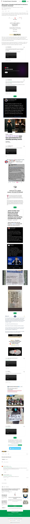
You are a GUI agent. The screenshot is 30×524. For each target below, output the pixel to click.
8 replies (5, 479)
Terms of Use (18, 507)
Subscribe (24, 1)
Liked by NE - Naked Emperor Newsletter (8, 475)
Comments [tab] (3, 459)
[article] (15, 490)
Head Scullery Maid (5, 474)
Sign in (28, 1)
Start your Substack (13, 520)
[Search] (19, 1)
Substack (11, 522)
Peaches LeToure (5, 466)
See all (3, 507)
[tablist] (5, 459)
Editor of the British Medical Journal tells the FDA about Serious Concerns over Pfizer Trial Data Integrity (11, 489)
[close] (22, 494)
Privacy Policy (20, 508)
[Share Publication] (21, 1)
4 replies (5, 472)
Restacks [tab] (6, 459)
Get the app (18, 520)
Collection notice (20, 518)
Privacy (15, 518)
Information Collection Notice (15, 508)
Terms (17, 518)
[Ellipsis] (28, 466)
